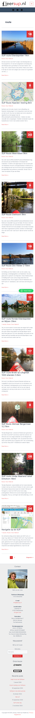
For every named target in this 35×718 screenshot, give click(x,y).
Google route (17, 612)
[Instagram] (22, 10)
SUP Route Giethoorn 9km (14, 214)
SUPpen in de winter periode (17, 691)
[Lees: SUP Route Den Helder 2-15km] (17, 253)
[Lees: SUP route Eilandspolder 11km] (17, 42)
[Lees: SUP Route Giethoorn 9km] (17, 197)
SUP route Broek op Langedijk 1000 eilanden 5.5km (15, 373)
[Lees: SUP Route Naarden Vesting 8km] (17, 91)
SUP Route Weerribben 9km (14, 153)
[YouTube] (17, 10)
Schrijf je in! (17, 656)
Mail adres (17, 649)
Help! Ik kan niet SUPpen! (17, 679)
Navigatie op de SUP (11, 529)
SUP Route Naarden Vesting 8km (17, 103)
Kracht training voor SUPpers (17, 685)
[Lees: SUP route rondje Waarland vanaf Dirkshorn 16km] (17, 464)
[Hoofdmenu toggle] (31, 3)
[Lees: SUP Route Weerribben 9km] (17, 141)
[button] (26, 290)
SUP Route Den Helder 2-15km (16, 265)
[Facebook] (13, 10)
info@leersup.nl (17, 602)
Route (3, 58)
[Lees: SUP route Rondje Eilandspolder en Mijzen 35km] (17, 305)
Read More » (5, 75)
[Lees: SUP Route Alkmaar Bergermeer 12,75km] (17, 412)
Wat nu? (17, 697)
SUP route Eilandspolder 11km (15, 55)
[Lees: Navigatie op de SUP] (17, 516)
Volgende (29, 557)
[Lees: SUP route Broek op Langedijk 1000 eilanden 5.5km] (17, 359)
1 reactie (4, 324)
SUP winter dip (18, 702)
